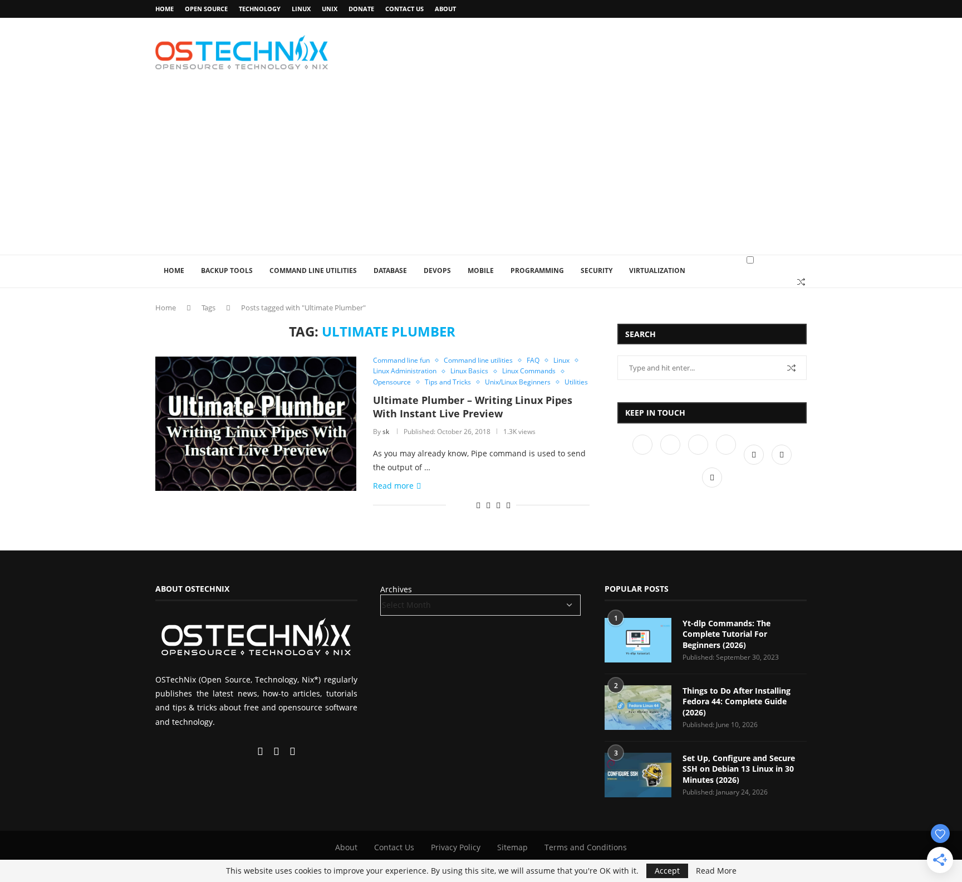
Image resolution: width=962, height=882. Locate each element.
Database (390, 270)
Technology (260, 8)
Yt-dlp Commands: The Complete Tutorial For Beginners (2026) (726, 634)
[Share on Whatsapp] (488, 505)
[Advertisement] (481, 171)
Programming (537, 270)
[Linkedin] (699, 454)
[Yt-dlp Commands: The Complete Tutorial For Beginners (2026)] (638, 640)
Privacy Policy (455, 847)
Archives (396, 589)
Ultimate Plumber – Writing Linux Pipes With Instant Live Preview (472, 406)
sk (385, 431)
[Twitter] (671, 454)
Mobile (481, 270)
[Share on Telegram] (498, 505)
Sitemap (512, 847)
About (445, 8)
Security (596, 270)
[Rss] (712, 477)
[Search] (801, 282)
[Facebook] (643, 454)
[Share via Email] (508, 505)
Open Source (206, 8)
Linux (301, 8)
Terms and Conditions (585, 847)
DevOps (437, 270)
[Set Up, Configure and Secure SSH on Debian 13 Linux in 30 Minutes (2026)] (638, 775)
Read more (393, 485)
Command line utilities (313, 270)
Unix (329, 8)
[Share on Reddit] (478, 505)
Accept (667, 870)
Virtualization (657, 270)
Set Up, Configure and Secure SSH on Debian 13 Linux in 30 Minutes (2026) (739, 769)
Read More (716, 871)
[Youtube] (727, 454)
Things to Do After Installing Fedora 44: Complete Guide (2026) (737, 701)
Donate (361, 8)
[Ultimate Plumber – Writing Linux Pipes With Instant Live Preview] (255, 423)
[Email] (755, 454)
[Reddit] (781, 454)
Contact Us (404, 8)
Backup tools (227, 270)
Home (164, 8)
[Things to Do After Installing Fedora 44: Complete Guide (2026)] (638, 707)
